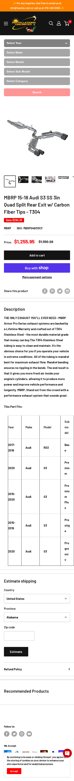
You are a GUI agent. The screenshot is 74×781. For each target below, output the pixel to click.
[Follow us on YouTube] (29, 734)
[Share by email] (67, 291)
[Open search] (51, 23)
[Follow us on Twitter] (14, 734)
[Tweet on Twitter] (60, 291)
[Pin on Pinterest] (52, 291)
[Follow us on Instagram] (21, 734)
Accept (14, 771)
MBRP (7, 228)
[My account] (59, 23)
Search (37, 92)
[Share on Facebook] (45, 291)
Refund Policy (13, 669)
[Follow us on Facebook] (6, 734)
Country (9, 590)
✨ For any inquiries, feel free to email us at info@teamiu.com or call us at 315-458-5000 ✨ (37, 6)
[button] (67, 753)
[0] (66, 23)
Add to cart (37, 255)
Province (10, 608)
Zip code (9, 627)
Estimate (16, 651)
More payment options (37, 277)
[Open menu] (6, 23)
